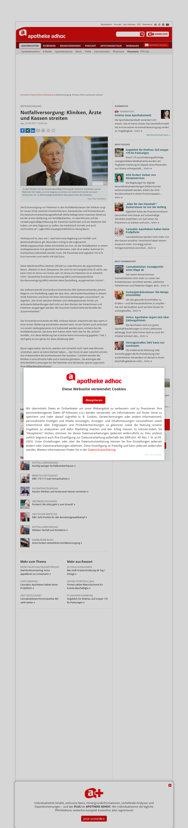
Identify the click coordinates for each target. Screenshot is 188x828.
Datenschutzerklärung (101, 449)
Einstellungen (153, 454)
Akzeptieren (94, 400)
